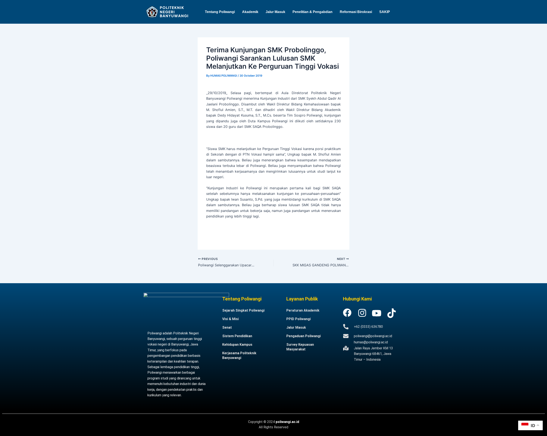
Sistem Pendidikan (237, 336)
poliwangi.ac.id (287, 422)
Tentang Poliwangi (220, 12)
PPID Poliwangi (298, 319)
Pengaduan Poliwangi (303, 336)
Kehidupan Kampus (237, 345)
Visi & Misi (230, 319)
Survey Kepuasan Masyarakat (300, 347)
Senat (227, 327)
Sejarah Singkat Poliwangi (243, 310)
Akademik (250, 12)
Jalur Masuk (275, 12)
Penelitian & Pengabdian (312, 12)
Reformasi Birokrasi (356, 12)
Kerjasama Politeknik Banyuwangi (239, 355)
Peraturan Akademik (302, 310)
